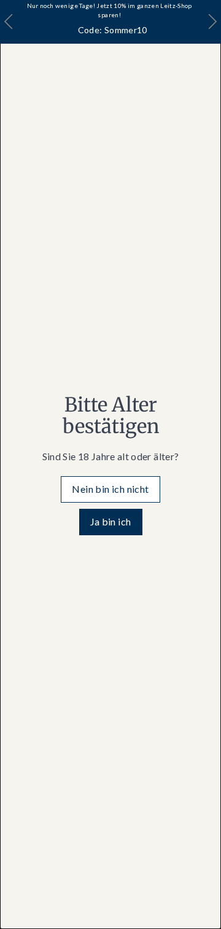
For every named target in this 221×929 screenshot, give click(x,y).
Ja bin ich (110, 521)
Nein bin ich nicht (110, 489)
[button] (212, 22)
